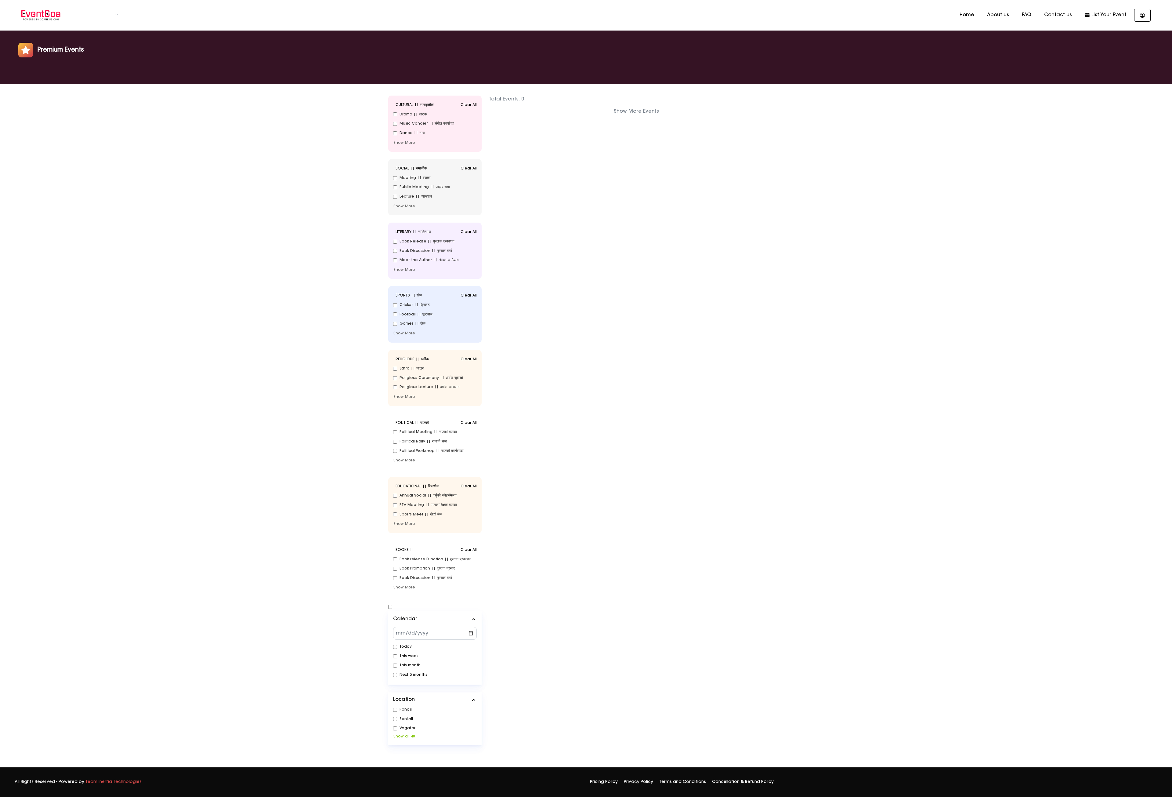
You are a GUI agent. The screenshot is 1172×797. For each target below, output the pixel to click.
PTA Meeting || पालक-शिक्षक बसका (428, 505)
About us (998, 15)
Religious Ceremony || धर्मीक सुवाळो (431, 378)
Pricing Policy (604, 782)
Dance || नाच (412, 133)
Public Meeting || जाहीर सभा (425, 187)
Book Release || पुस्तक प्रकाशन (427, 241)
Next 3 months (413, 675)
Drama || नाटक (413, 114)
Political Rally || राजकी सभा (423, 441)
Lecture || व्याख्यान (416, 196)
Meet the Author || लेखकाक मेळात (429, 260)
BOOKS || (436, 550)
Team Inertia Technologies (113, 782)
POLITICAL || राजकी (436, 423)
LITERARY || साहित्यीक (436, 232)
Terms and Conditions (682, 782)
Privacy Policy (638, 782)
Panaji (406, 709)
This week (409, 656)
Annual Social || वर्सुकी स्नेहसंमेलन (428, 495)
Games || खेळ (412, 324)
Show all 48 (404, 736)
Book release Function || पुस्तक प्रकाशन (435, 559)
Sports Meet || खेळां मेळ (421, 514)
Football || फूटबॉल (416, 314)
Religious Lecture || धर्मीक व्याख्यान (430, 387)
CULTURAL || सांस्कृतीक (436, 105)
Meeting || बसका (415, 178)
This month (410, 665)
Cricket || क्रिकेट (415, 305)
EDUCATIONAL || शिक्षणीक (436, 486)
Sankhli (406, 719)
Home (967, 15)
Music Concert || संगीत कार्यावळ (427, 124)
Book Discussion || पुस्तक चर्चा (426, 251)
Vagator (407, 728)
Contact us (1058, 15)
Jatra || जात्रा (412, 368)
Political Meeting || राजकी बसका (428, 432)
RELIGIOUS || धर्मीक (436, 359)
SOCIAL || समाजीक (436, 168)
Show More (404, 143)
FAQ (1026, 15)
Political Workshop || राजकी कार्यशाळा (432, 451)
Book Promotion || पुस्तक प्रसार (427, 568)
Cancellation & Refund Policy (743, 782)
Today (406, 647)
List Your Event (1108, 15)
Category (101, 15)
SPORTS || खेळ (436, 295)
